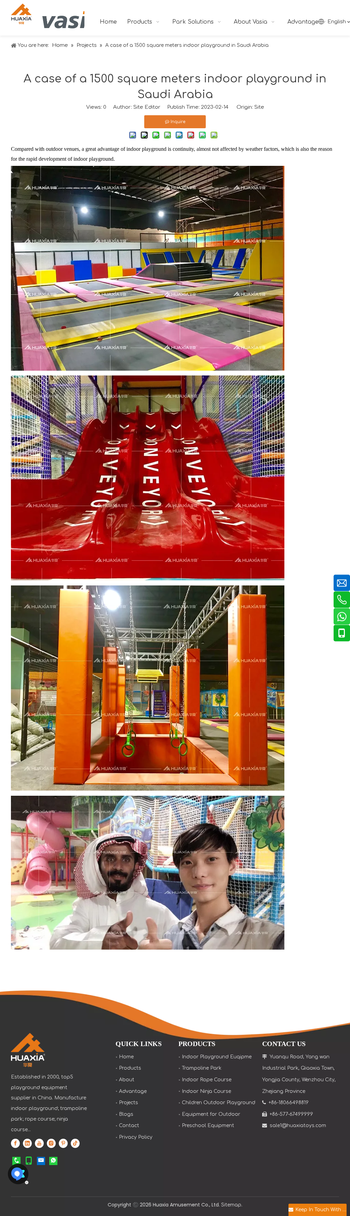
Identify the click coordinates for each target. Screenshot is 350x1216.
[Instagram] (51, 1143)
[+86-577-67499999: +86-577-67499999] (16, 1161)
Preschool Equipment (208, 1125)
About (126, 1079)
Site (259, 107)
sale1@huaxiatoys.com (298, 1125)
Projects (128, 1102)
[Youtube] (39, 1143)
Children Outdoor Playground (218, 1102)
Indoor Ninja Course (206, 1091)
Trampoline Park (201, 1068)
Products (130, 1068)
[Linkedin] (27, 1143)
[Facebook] (15, 1143)
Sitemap (231, 1204)
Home (126, 1056)
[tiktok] (75, 1143)
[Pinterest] (63, 1143)
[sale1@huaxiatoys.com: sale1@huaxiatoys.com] (41, 1161)
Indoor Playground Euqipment (219, 1056)
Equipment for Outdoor (211, 1114)
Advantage (133, 1091)
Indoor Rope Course (206, 1079)
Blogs (126, 1114)
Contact (129, 1125)
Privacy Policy (135, 1137)
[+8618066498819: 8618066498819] (53, 1161)
